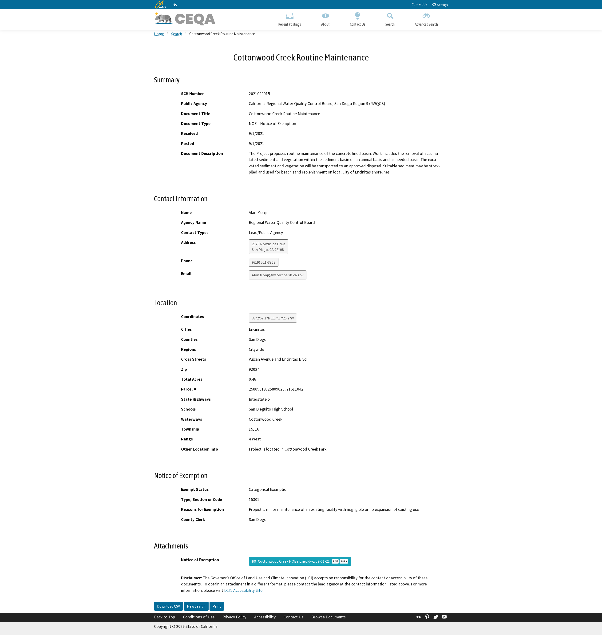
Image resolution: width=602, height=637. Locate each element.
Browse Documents (328, 617)
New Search (196, 606)
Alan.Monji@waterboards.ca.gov (277, 275)
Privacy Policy (234, 617)
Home (159, 33)
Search (390, 24)
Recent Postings (289, 24)
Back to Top (164, 617)
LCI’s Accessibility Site (243, 590)
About (325, 24)
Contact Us (419, 4)
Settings (442, 5)
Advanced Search (426, 24)
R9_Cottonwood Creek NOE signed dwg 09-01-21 (299, 561)
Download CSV (168, 606)
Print (217, 606)
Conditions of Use (198, 617)
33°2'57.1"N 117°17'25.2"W (273, 318)
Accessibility (265, 617)
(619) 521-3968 (263, 262)
